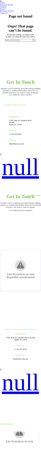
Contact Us (36, 183)
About (7, 181)
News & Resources (24, 183)
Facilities (29, 181)
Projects (37, 181)
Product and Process (7, 404)
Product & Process (17, 181)
